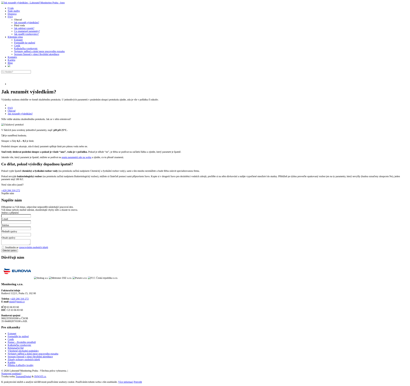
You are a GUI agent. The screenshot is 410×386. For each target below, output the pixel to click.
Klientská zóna (15, 37)
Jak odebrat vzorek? (24, 28)
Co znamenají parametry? (27, 31)
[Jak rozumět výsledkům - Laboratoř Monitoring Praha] (33, 2)
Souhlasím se (26, 247)
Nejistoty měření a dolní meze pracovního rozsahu (39, 51)
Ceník (17, 45)
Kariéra (11, 60)
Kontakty (12, 57)
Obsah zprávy (8, 237)
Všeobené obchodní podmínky (23, 350)
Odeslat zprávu (10, 250)
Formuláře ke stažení (24, 42)
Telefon (5, 225)
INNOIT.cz (40, 376)
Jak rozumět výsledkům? (26, 22)
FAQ (10, 16)
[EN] (9, 66)
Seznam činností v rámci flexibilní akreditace (36, 54)
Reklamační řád (16, 348)
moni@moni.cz (17, 301)
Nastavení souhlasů (11, 373)
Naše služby (14, 11)
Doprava (12, 13)
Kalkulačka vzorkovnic (26, 48)
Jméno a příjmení (10, 212)
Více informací (125, 382)
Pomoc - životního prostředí (22, 342)
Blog (10, 63)
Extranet (18, 39)
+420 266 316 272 (10, 190)
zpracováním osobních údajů (33, 247)
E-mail (4, 219)
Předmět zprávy (9, 231)
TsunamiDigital (23, 376)
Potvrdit (138, 382)
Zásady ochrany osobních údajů (24, 359)
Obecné (12, 110)
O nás (11, 8)
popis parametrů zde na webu (76, 157)
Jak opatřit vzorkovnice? (26, 34)
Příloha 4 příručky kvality (20, 365)
